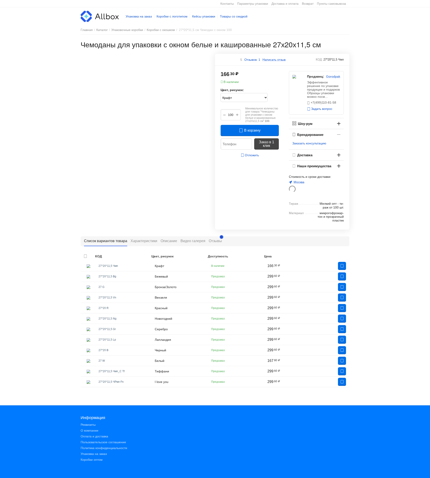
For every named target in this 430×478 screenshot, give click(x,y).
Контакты (227, 3)
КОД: (319, 59)
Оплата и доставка (94, 436)
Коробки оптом (92, 459)
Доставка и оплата (285, 3)
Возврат (308, 3)
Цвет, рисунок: (232, 90)
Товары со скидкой (233, 16)
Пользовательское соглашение (103, 442)
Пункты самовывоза (331, 3)
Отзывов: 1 (252, 59)
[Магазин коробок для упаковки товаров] (100, 16)
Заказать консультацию (309, 143)
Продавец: (315, 76)
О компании (89, 430)
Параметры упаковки (252, 3)
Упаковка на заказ (139, 16)
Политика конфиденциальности (104, 448)
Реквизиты (88, 424)
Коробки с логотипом (172, 16)
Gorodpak (333, 76)
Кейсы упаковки (203, 16)
